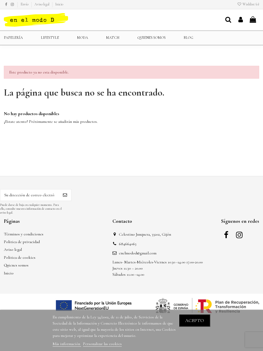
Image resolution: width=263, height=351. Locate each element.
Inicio (59, 4)
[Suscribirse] (65, 194)
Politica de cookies (19, 257)
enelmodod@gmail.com (137, 253)
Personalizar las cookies (102, 343)
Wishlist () (250, 4)
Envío (25, 4)
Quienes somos (16, 265)
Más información (67, 343)
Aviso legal (42, 4)
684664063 (127, 243)
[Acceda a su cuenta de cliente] (241, 20)
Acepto (194, 320)
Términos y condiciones (23, 234)
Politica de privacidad (22, 241)
